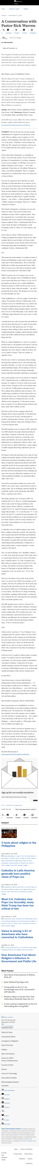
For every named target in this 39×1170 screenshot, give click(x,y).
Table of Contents (9, 48)
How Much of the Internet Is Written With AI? (19, 976)
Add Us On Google (15, 38)
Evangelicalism (18, 805)
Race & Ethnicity (7, 1045)
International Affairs (8, 1037)
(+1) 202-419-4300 (7, 1026)
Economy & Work (7, 1065)
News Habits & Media (9, 1078)
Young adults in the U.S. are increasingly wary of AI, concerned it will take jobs (19, 989)
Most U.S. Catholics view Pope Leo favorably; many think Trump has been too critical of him (17, 903)
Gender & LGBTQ (7, 1058)
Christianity (9, 805)
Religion (4, 1049)
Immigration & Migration (10, 1041)
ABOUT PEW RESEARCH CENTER (10, 1129)
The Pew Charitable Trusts (28, 1141)
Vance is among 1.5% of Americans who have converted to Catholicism (17, 934)
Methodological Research (10, 1082)
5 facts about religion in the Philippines (18, 844)
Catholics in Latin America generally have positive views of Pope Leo (18, 874)
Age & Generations (7, 1054)
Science (4, 1069)
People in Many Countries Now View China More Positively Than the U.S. (19, 997)
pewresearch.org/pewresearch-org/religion (15, 125)
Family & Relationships (9, 1061)
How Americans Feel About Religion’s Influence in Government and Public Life (18, 958)
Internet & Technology (9, 1073)
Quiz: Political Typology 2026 (16, 982)
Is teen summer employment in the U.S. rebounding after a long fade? (20, 1005)
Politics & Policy (6, 1032)
